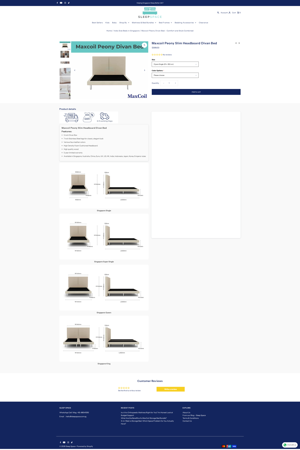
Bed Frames (164, 22)
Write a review (170, 389)
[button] (157, 55)
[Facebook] (57, 3)
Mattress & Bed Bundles (143, 22)
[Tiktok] (68, 3)
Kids (107, 22)
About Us (186, 412)
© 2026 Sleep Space (67, 446)
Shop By (123, 22)
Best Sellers (97, 22)
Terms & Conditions (191, 418)
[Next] (144, 70)
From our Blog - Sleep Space (194, 415)
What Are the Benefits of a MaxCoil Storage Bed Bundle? (144, 418)
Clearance (203, 22)
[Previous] (75, 70)
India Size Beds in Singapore (127, 31)
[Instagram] (65, 3)
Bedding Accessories (184, 22)
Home (109, 31)
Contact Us (187, 421)
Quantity (155, 83)
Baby (114, 22)
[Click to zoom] (144, 45)
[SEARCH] (218, 12)
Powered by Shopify (85, 446)
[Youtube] (60, 3)
